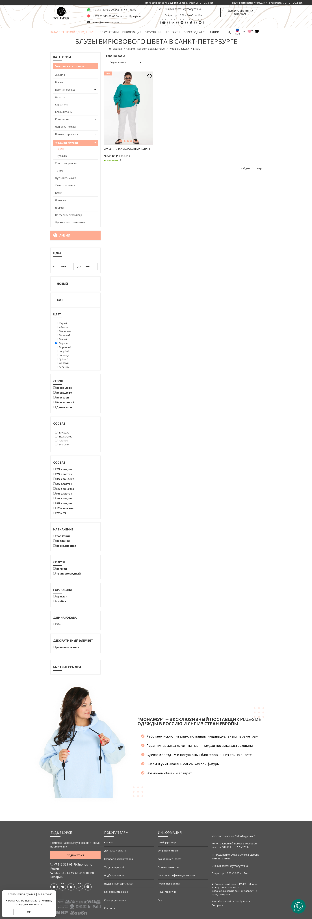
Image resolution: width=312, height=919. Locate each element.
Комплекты (62, 119)
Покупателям (109, 32)
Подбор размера (114, 875)
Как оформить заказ (116, 891)
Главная (117, 48)
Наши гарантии (167, 891)
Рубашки (62, 155)
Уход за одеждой (114, 867)
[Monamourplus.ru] (66, 13)
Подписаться (75, 855)
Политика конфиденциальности (176, 875)
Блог (160, 900)
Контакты (173, 32)
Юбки (58, 192)
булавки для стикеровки (70, 222)
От (55, 266)
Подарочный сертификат (118, 883)
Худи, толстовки (65, 185)
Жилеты (60, 97)
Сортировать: (115, 56)
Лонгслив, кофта (65, 126)
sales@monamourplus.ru (107, 22)
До (79, 266)
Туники (59, 170)
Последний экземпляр (68, 215)
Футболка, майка (65, 178)
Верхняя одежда (65, 89)
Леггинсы (60, 200)
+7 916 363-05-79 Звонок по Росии (71, 866)
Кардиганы (61, 104)
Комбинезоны (63, 112)
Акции (214, 32)
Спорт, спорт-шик (66, 163)
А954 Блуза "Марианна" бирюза (128, 149)
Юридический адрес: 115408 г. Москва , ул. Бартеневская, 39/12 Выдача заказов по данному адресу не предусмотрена (235, 889)
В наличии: (111, 160)
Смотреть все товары (69, 66)
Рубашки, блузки (179, 48)
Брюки (59, 82)
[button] (120, 141)
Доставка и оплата (115, 850)
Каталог (108, 842)
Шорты (59, 207)
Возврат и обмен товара (118, 859)
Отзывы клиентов (168, 867)
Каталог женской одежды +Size (72, 32)
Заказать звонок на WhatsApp (240, 12)
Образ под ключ (195, 32)
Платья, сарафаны (66, 134)
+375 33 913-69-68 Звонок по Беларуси (117, 16)
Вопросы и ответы (168, 850)
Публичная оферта (169, 883)
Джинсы (60, 75)
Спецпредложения (115, 900)
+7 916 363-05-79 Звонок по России (114, 10)
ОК (29, 912)
